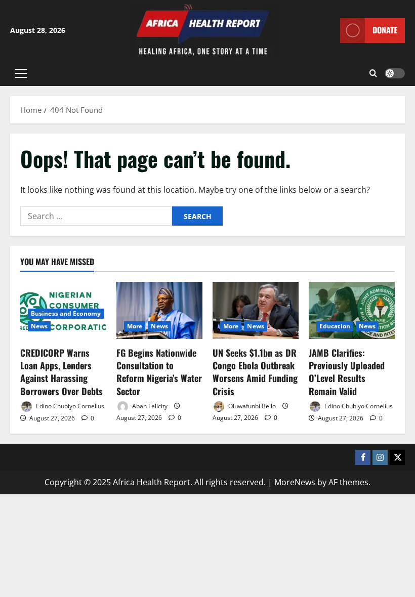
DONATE (384, 30)
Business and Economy (66, 313)
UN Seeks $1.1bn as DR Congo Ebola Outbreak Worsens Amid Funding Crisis (255, 372)
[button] (21, 73)
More (134, 326)
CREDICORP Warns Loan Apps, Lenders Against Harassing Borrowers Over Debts (61, 372)
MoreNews (294, 482)
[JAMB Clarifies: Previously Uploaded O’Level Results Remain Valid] (352, 310)
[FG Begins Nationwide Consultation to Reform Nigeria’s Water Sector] (159, 310)
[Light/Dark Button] (395, 73)
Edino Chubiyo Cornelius (69, 406)
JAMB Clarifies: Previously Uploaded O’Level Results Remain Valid (347, 372)
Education (334, 326)
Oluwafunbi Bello (251, 406)
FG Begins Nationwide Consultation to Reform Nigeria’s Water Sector (159, 372)
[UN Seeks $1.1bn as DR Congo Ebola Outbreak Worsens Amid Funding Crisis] (256, 310)
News (39, 326)
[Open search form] (373, 73)
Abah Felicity (149, 406)
